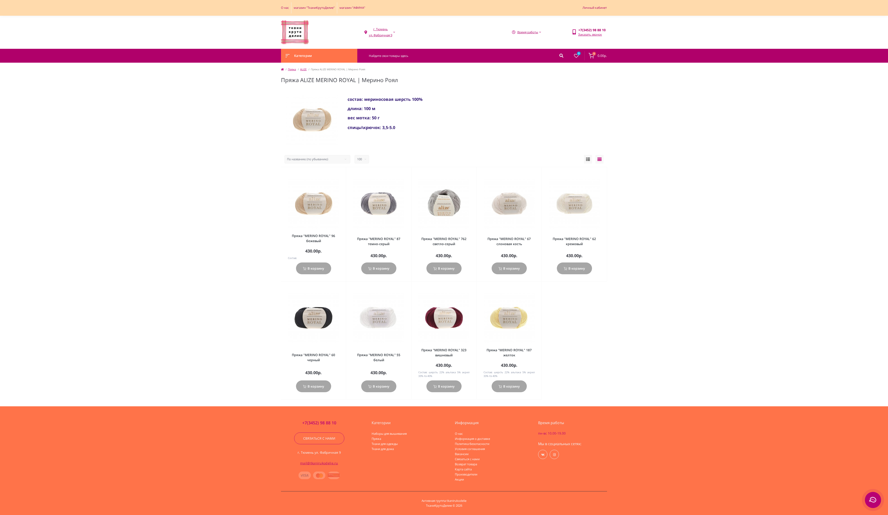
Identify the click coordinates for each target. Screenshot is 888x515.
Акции (459, 479)
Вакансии (462, 454)
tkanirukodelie (456, 501)
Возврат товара (466, 464)
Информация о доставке (472, 439)
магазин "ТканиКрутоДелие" (314, 8)
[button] (380, 32)
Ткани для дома (383, 449)
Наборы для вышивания (389, 434)
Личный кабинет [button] (595, 8)
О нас (285, 8)
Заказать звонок (590, 34)
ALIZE (303, 69)
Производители (466, 474)
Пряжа (292, 69)
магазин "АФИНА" (352, 8)
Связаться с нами (319, 438)
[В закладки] (344, 173)
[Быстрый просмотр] (337, 173)
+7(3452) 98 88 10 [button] (319, 423)
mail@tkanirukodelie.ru (319, 463)
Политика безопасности (472, 444)
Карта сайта (463, 469)
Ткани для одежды (385, 444)
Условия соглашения (470, 449)
